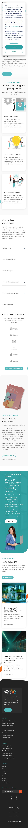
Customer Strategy (7, 737)
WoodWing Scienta (7, 750)
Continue (14, 47)
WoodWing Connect (7, 755)
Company (4, 763)
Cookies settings (14, 43)
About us (4, 766)
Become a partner (6, 776)
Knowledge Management (8, 730)
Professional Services (7, 735)
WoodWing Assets (7, 748)
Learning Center (6, 783)
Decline (14, 51)
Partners (4, 773)
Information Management (8, 728)
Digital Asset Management (9, 721)
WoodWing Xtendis (7, 753)
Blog (3, 768)
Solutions (4, 718)
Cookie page (16, 26)
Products (4, 743)
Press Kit (4, 780)
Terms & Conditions (14, 816)
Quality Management (7, 733)
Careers (4, 778)
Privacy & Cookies (14, 812)
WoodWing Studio (6, 746)
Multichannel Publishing (8, 723)
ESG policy (4, 771)
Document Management (8, 725)
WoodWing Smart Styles (8, 758)
